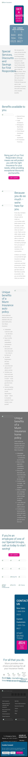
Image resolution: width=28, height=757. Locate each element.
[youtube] (21, 694)
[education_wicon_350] (5, 568)
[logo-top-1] (7, 2)
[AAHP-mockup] (5, 585)
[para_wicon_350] (22, 568)
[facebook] (12, 694)
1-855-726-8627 (20, 36)
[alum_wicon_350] (22, 560)
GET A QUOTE (19, 12)
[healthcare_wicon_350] (14, 568)
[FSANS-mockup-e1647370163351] (14, 560)
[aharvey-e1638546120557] (22, 585)
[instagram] (18, 694)
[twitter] (15, 694)
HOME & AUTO (19, 19)
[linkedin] (24, 694)
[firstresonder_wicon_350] (5, 560)
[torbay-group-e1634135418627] (22, 576)
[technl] (13, 585)
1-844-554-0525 (13, 36)
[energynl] (13, 577)
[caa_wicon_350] (5, 576)
